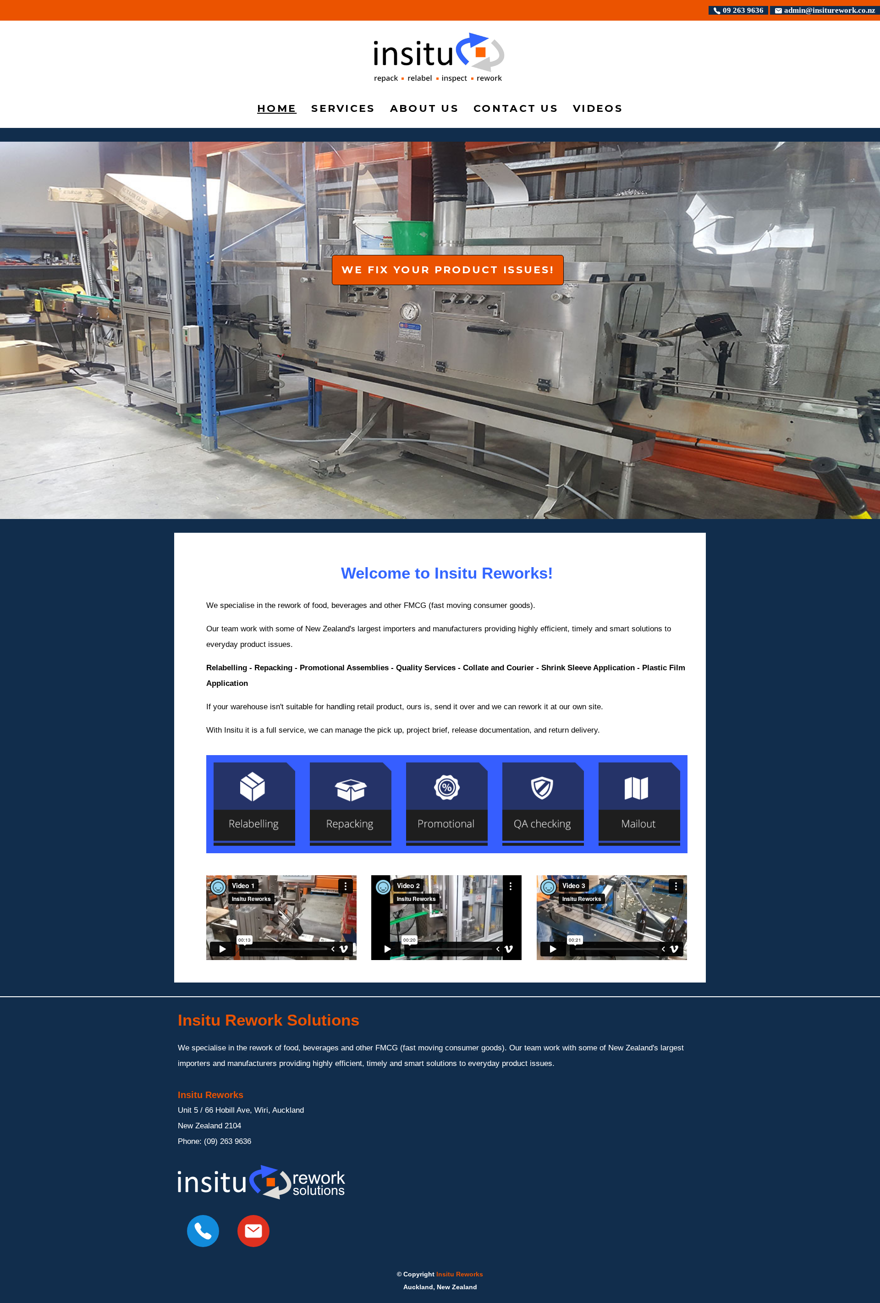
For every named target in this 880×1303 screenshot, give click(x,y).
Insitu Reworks (459, 1274)
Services (343, 108)
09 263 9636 (742, 10)
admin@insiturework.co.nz (828, 10)
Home (277, 108)
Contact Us (515, 108)
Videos (598, 108)
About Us (424, 108)
